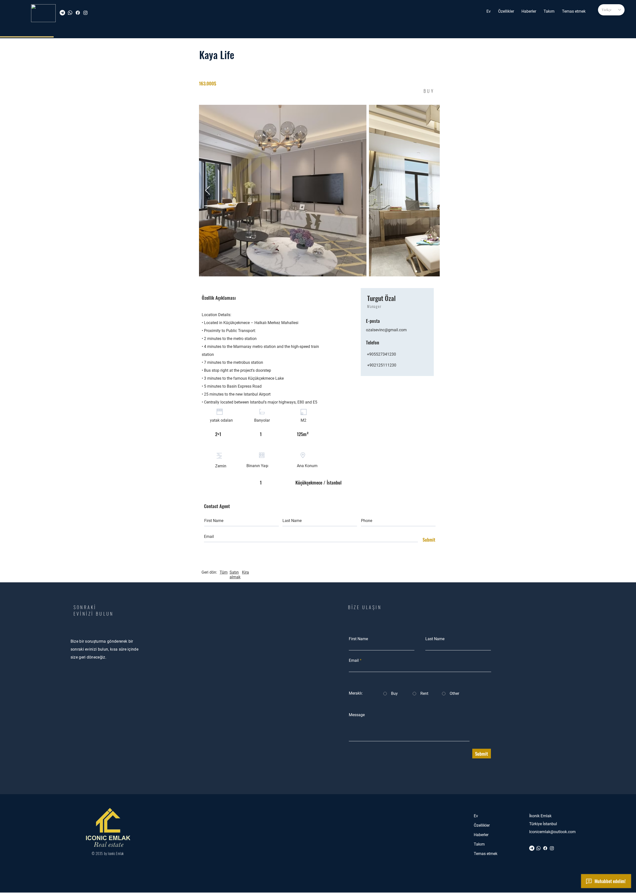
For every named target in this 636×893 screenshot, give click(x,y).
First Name (358, 639)
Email (354, 661)
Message (357, 715)
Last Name (434, 639)
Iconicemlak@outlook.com (552, 831)
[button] (506, 11)
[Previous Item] (207, 190)
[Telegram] (62, 12)
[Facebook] (77, 12)
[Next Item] (431, 190)
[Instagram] (85, 12)
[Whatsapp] (70, 12)
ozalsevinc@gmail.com (386, 330)
